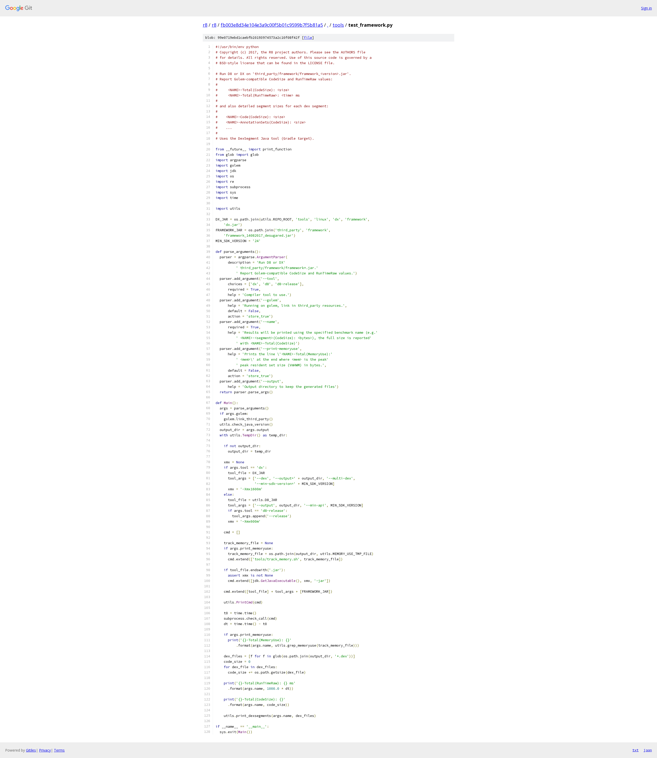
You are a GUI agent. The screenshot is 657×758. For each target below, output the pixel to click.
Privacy (45, 750)
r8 (205, 25)
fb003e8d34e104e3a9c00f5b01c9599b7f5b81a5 (272, 25)
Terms (59, 750)
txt (635, 750)
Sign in (646, 8)
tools (338, 25)
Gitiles (31, 750)
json (648, 750)
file (308, 37)
